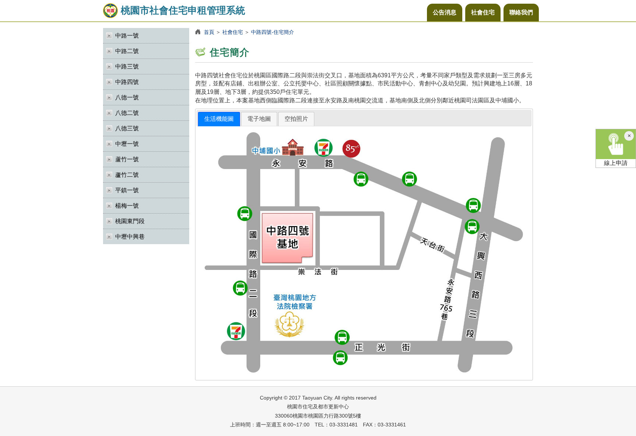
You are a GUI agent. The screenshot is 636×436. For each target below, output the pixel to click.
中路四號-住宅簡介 (272, 32)
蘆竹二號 (127, 175)
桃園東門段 (130, 221)
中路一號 (127, 35)
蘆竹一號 (127, 159)
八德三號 (127, 128)
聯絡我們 (521, 12)
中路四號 (127, 82)
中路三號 (127, 66)
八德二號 (127, 113)
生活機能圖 (219, 119)
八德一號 (127, 97)
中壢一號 (127, 144)
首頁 (209, 32)
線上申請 (616, 163)
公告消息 (444, 12)
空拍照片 (296, 119)
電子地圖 (259, 119)
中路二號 (127, 51)
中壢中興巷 (130, 236)
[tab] (219, 119)
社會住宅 (483, 12)
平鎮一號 (127, 190)
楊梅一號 (127, 206)
